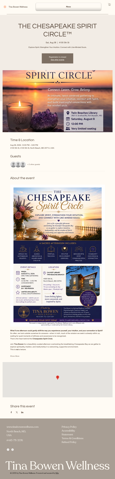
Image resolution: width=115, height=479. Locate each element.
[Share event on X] (17, 412)
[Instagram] (12, 449)
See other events (57, 60)
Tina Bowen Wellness (18, 7)
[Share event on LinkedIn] (22, 412)
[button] (109, 4)
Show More (14, 356)
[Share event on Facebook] (11, 412)
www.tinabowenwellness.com (23, 427)
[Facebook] (8, 449)
